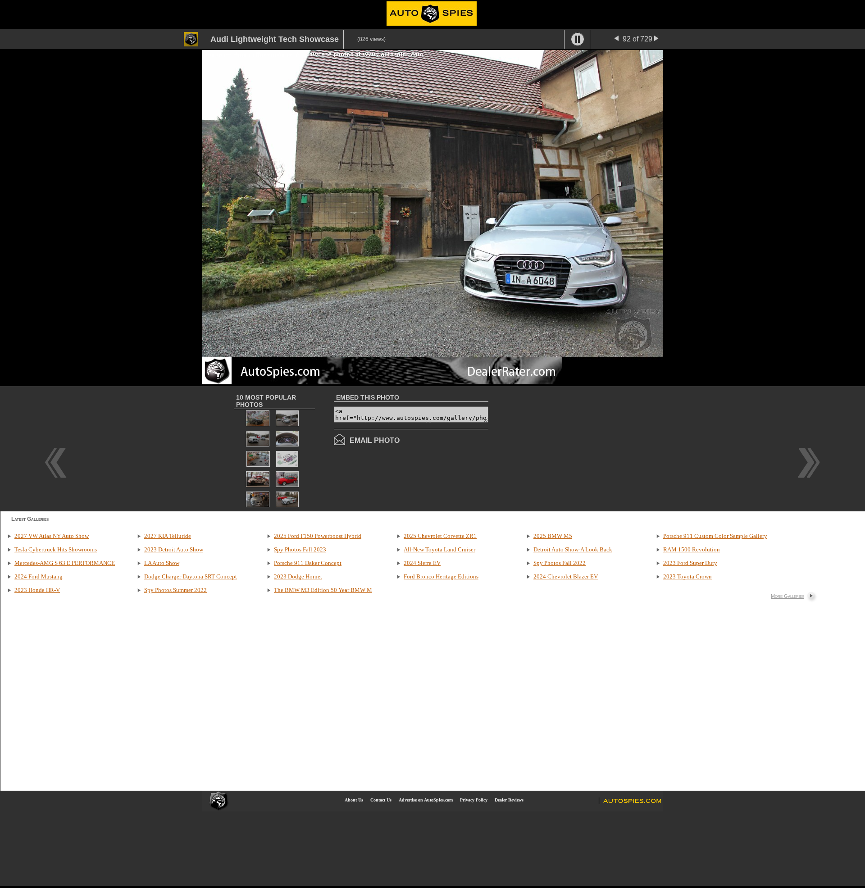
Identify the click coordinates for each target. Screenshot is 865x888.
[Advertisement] (564, 448)
